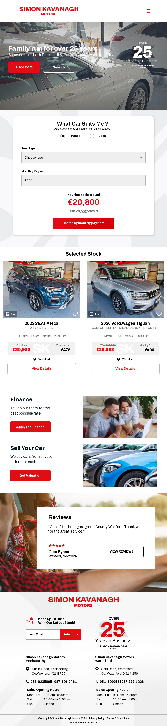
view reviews (122, 551)
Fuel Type (28, 148)
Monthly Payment (34, 171)
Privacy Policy (96, 718)
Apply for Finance (30, 427)
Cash (102, 135)
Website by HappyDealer (83, 722)
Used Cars (24, 67)
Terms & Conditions (118, 718)
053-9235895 (41, 681)
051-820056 (109, 681)
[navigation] (149, 12)
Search (59, 67)
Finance (74, 135)
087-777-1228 (133, 681)
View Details (42, 368)
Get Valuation (30, 475)
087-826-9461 (65, 681)
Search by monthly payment (84, 223)
